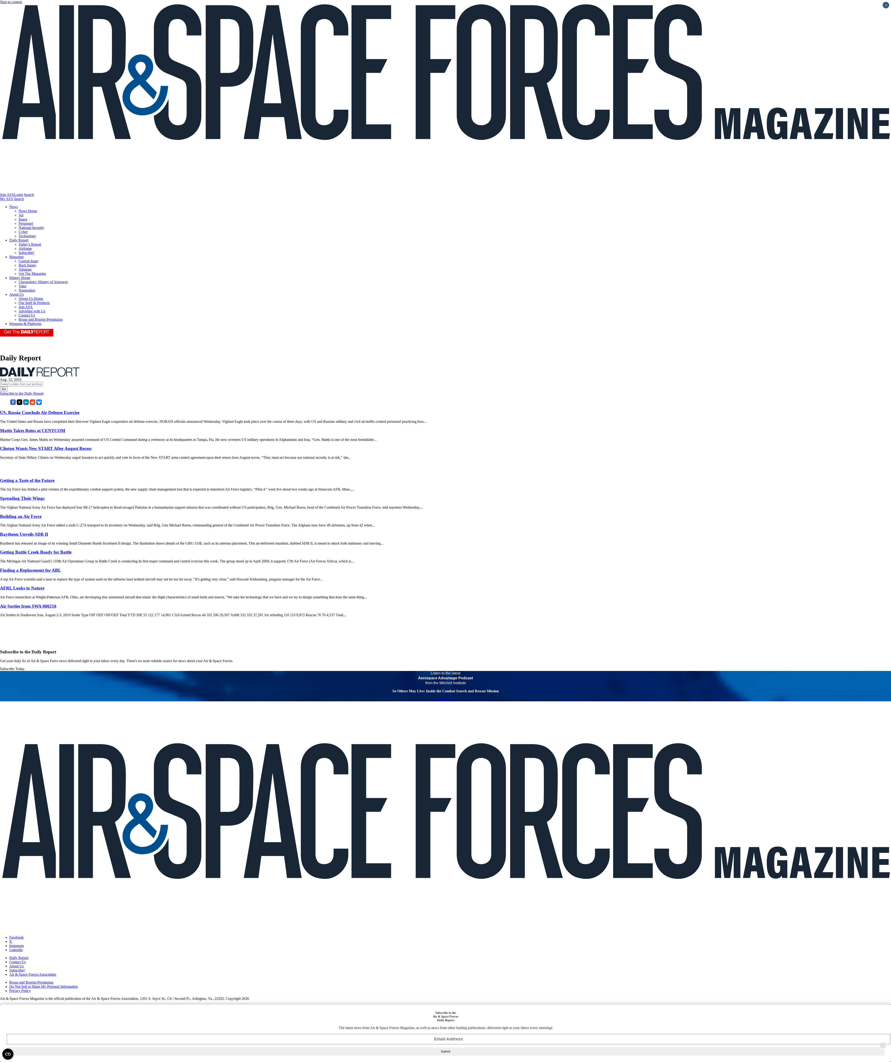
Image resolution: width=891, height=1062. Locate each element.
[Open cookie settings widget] (7, 1054)
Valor (22, 286)
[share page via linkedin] (26, 404)
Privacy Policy (20, 991)
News (13, 207)
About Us (16, 294)
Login (18, 195)
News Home (28, 211)
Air (21, 215)
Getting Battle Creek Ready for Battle (35, 552)
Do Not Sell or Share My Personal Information (43, 986)
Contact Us (27, 315)
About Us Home (31, 299)
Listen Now (445, 699)
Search (29, 195)
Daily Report (18, 240)
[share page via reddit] (32, 404)
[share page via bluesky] (39, 404)
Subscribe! (26, 253)
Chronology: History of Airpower (43, 282)
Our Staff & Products (34, 303)
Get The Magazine (32, 274)
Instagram (16, 946)
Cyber (23, 232)
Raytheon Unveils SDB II (24, 534)
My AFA (6, 199)
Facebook (16, 937)
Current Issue (28, 261)
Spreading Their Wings (22, 498)
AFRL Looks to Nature (22, 588)
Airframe (25, 248)
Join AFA (7, 195)
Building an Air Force (21, 516)
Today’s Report (30, 244)
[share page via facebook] (13, 404)
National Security (31, 228)
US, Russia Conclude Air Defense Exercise (39, 412)
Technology (27, 236)
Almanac (25, 269)
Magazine (16, 257)
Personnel (26, 223)
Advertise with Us (32, 311)
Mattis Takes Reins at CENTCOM (32, 430)
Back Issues (27, 265)
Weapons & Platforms (25, 324)
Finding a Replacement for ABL (30, 570)
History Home (19, 278)
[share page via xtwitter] (19, 404)
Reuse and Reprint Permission (41, 319)
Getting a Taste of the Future (27, 480)
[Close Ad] (883, 1045)
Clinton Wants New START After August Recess (45, 448)
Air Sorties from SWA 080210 (28, 606)
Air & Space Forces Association (32, 974)
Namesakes (27, 290)
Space (23, 219)
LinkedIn (16, 950)
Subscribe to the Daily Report (21, 393)
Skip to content (11, 2)
